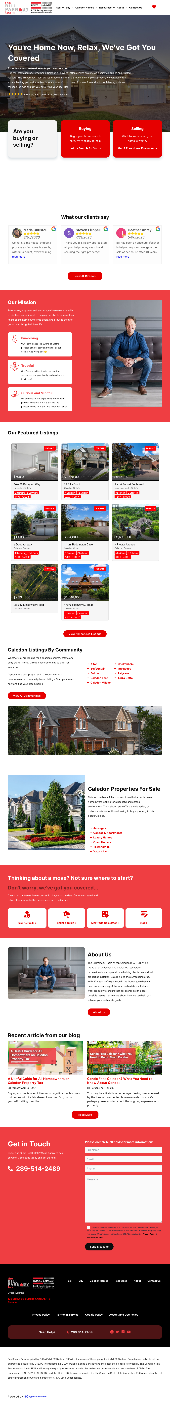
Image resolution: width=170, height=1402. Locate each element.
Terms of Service (95, 1237)
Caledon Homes (84, 7)
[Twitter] (117, 1332)
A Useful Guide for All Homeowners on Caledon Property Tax (38, 1081)
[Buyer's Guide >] (27, 914)
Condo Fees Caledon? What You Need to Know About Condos (119, 1081)
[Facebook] (112, 1332)
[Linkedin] (123, 1332)
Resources (105, 7)
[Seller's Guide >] (66, 914)
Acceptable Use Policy (123, 1314)
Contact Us (135, 7)
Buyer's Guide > (27, 923)
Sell (58, 7)
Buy (68, 7)
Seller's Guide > (66, 923)
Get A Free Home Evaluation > (137, 148)
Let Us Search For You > (85, 148)
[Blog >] (144, 914)
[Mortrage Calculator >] (105, 914)
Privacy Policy (149, 1234)
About (120, 7)
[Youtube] (128, 1332)
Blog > (144, 923)
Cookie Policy (94, 1314)
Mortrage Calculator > (105, 923)
